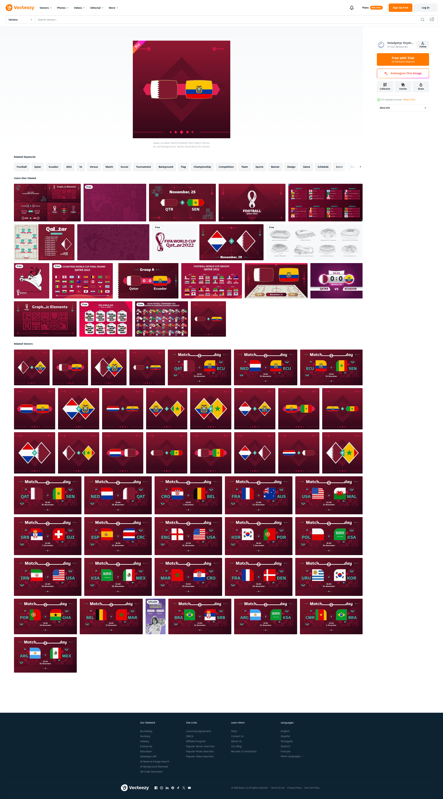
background (166, 166)
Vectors (44, 7)
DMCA (189, 736)
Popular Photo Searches (200, 751)
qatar (37, 166)
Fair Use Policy (311, 787)
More (112, 7)
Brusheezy (146, 731)
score (339, 166)
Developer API (148, 756)
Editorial (95, 7)
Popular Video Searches (200, 756)
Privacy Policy (294, 787)
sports (259, 166)
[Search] (423, 19)
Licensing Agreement (198, 731)
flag (183, 166)
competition (226, 166)
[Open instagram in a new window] (161, 787)
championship (202, 166)
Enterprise (146, 746)
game (306, 166)
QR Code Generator (151, 771)
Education (146, 751)
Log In (425, 7)
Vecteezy (145, 736)
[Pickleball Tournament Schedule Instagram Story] (156, 616)
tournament (143, 166)
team (244, 166)
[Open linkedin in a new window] (167, 787)
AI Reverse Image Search (154, 761)
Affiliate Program (196, 741)
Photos (61, 7)
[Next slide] (357, 167)
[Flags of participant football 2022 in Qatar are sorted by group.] (325, 202)
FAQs (234, 731)
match (109, 166)
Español (285, 736)
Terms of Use (277, 787)
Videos (78, 7)
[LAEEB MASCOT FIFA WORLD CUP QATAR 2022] (31, 280)
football (22, 166)
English (285, 731)
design (291, 166)
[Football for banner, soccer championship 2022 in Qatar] (113, 242)
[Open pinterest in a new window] (172, 787)
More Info (385, 107)
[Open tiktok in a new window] (178, 787)
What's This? (409, 99)
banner (275, 166)
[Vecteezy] (20, 7)
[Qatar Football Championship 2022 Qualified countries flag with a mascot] (161, 319)
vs (80, 166)
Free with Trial (403, 59)
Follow (423, 46)
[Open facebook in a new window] (156, 787)
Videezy (144, 741)
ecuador (53, 166)
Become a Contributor (244, 751)
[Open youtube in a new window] (189, 787)
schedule (323, 166)
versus (94, 166)
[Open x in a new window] (183, 787)
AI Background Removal (154, 766)
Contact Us (237, 736)
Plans (365, 7)
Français (286, 751)
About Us (236, 741)
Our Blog (236, 746)
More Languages (290, 756)
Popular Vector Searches (200, 746)
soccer (124, 166)
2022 (69, 166)
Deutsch (285, 746)
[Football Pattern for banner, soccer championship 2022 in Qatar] (115, 202)
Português (287, 741)
